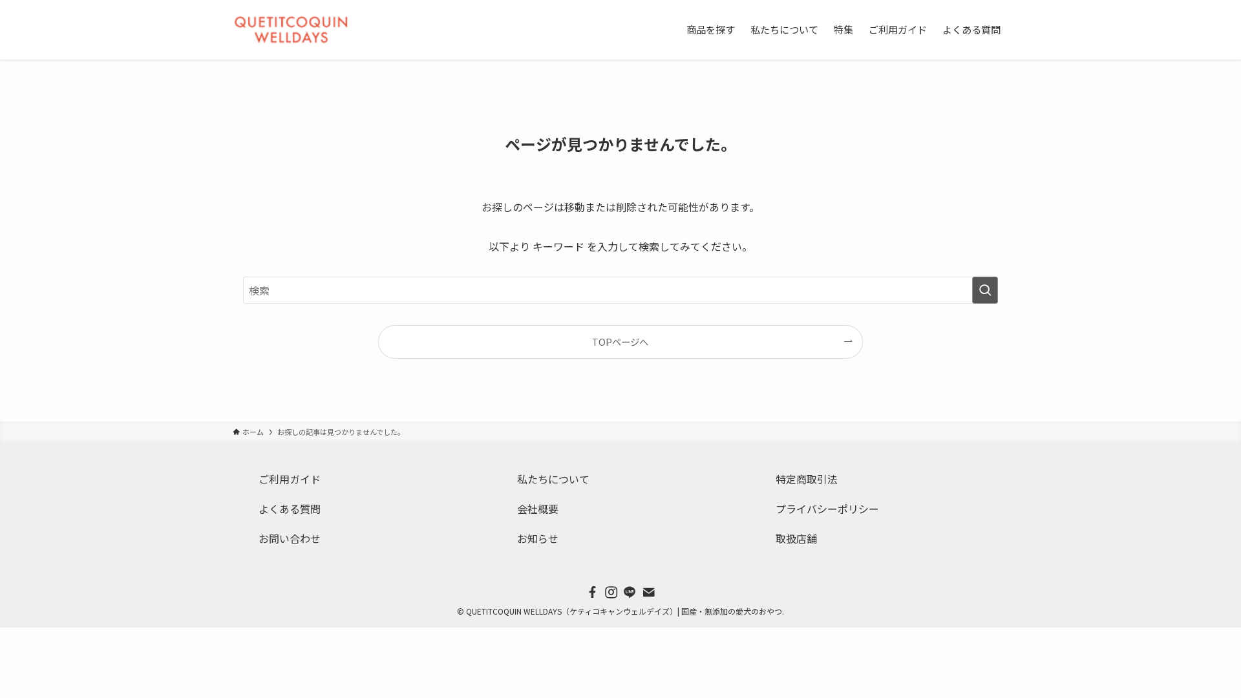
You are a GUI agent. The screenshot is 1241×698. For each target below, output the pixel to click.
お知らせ (537, 538)
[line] (629, 592)
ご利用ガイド (290, 479)
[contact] (648, 592)
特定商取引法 (807, 479)
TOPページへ (620, 341)
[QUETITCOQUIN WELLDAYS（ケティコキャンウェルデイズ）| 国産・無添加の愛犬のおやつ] (291, 29)
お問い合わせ (290, 538)
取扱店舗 (796, 538)
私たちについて (553, 479)
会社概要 (537, 508)
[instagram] (611, 592)
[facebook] (592, 592)
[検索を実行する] (985, 290)
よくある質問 (290, 508)
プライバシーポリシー (827, 508)
